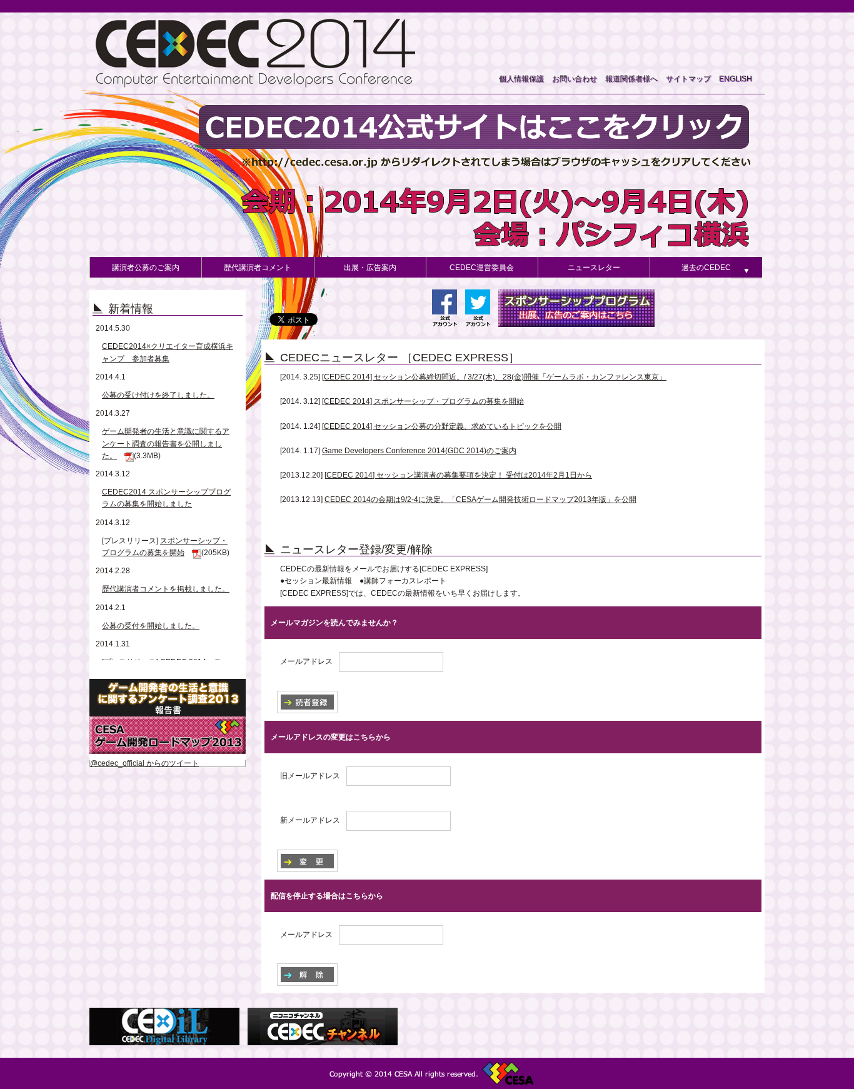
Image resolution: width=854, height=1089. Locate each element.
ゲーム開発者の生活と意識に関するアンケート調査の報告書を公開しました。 (165, 443)
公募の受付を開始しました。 (150, 625)
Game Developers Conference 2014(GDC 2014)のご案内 (419, 450)
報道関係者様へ (631, 78)
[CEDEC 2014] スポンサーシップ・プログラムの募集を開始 (423, 401)
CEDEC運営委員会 (482, 267)
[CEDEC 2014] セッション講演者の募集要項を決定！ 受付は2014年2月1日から (458, 475)
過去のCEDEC (706, 267)
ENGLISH (735, 78)
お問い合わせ (574, 78)
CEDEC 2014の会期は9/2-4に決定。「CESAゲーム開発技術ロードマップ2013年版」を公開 (480, 499)
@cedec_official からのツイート (144, 763)
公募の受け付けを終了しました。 (158, 395)
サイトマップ (688, 78)
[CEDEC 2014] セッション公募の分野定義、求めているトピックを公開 (441, 426)
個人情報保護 (521, 78)
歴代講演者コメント (257, 267)
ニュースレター (594, 267)
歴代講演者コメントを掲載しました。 (165, 589)
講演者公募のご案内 (145, 267)
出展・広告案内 (370, 267)
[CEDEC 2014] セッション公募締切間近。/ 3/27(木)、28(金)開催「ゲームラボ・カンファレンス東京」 (494, 377)
